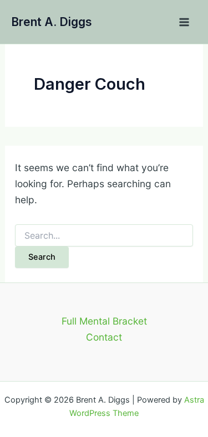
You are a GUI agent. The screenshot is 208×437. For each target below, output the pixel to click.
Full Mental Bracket (104, 321)
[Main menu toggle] (184, 22)
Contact (104, 337)
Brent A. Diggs (51, 22)
